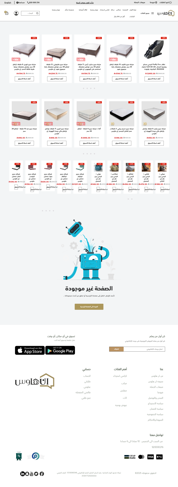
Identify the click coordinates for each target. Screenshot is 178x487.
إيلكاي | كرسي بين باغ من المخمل (130, 177)
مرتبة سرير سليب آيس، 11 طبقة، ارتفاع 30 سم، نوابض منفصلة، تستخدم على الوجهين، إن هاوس (89, 67)
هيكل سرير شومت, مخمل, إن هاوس (32, 177)
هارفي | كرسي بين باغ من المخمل (146, 177)
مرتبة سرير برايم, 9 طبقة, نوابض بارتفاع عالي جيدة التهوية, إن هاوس (154, 131)
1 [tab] (94, 88)
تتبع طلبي (86, 398)
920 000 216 (34, 3)
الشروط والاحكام (155, 420)
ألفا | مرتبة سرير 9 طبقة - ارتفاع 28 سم (89, 130)
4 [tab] (83, 88)
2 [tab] (90, 88)
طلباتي (87, 381)
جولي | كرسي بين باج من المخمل (98, 177)
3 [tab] (87, 88)
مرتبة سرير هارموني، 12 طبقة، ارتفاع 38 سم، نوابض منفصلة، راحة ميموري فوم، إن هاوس (56, 67)
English (7, 2)
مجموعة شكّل (69, 10)
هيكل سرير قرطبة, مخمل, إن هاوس (80, 177)
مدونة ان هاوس (155, 381)
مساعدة (21, 3)
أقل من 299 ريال (119, 16)
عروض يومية (56, 10)
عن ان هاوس (157, 376)
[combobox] (27, 13)
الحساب (87, 376)
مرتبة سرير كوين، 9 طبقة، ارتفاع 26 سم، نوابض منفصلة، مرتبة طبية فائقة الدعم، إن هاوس (24, 67)
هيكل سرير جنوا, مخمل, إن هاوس (48, 176)
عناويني (87, 387)
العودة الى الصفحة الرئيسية (89, 306)
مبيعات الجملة (139, 2)
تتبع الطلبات (164, 2)
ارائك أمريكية (83, 10)
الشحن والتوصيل (155, 398)
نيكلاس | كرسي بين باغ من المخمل (114, 177)
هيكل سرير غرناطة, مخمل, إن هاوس (64, 177)
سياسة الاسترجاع (155, 403)
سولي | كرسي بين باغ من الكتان (162, 177)
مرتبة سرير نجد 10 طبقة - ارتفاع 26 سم (24, 130)
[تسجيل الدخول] (13, 13)
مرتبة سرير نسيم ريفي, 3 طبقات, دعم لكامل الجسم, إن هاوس (122, 130)
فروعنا (152, 2)
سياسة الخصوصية (155, 414)
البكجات (132, 16)
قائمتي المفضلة (83, 392)
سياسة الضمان (156, 408)
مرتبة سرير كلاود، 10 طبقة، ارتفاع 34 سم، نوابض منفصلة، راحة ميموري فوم (122, 67)
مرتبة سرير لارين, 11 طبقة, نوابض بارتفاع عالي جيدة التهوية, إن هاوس (57, 131)
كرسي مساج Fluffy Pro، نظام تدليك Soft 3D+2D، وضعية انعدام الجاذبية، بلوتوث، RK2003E (154, 67)
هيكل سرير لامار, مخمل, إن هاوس (16, 176)
